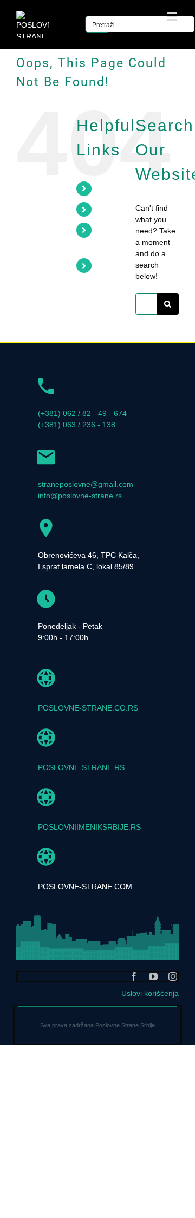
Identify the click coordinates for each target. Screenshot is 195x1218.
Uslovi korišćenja (150, 993)
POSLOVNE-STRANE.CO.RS (88, 708)
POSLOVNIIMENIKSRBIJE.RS (89, 827)
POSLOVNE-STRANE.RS (81, 767)
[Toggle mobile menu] (173, 16)
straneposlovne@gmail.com (85, 484)
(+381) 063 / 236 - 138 (76, 424)
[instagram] (172, 976)
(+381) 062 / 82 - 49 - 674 (82, 413)
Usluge (111, 209)
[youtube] (153, 976)
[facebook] (133, 976)
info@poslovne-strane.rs (80, 495)
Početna (113, 188)
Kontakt (112, 265)
